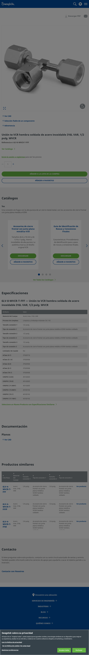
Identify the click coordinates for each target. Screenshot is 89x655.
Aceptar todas (64, 650)
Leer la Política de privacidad (12, 642)
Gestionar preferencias (10, 650)
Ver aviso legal (25, 646)
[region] (44, 642)
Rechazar (79, 650)
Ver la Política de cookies (11, 646)
